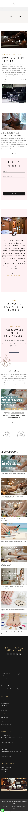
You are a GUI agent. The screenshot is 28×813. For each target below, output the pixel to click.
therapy (14, 76)
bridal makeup (11, 72)
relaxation (23, 384)
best (13, 380)
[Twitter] (11, 654)
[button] (12, 153)
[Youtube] (20, 654)
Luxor (12, 78)
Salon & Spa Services (14, 649)
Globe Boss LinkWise (17, 811)
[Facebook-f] (8, 654)
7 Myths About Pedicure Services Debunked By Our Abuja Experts (14, 415)
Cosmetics (8, 409)
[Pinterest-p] (14, 654)
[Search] (26, 9)
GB (14, 803)
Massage (14, 409)
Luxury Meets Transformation (14, 333)
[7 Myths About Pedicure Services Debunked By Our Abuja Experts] (14, 399)
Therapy (20, 409)
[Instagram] (17, 654)
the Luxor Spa (5, 376)
